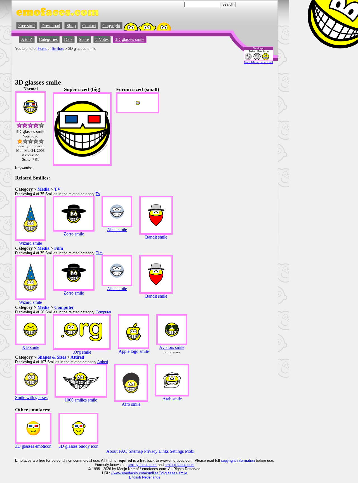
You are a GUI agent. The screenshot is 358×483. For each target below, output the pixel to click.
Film (58, 248)
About (111, 451)
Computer (64, 307)
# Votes (102, 39)
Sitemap (136, 451)
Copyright (111, 25)
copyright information (238, 460)
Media (43, 189)
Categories (48, 39)
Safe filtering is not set (258, 62)
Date (68, 39)
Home (42, 48)
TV (57, 189)
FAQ (123, 451)
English (135, 477)
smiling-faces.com (179, 465)
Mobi (189, 451)
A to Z (26, 39)
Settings (177, 451)
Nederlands (151, 477)
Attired (77, 357)
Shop (71, 25)
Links (164, 451)
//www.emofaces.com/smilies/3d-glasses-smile (149, 473)
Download (50, 25)
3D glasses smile (129, 39)
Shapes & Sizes (51, 357)
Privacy (150, 451)
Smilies (58, 48)
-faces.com (147, 465)
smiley (133, 465)
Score (84, 39)
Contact (89, 25)
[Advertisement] (117, 63)
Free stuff (26, 25)
